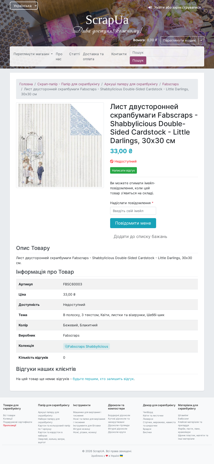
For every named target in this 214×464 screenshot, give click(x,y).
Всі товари (9, 415)
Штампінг (183, 415)
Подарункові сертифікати (17, 422)
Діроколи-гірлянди (119, 425)
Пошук (138, 60)
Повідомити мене (133, 223)
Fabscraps (170, 84)
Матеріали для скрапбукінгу (188, 406)
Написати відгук (123, 170)
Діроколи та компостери (116, 406)
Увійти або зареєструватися (177, 7)
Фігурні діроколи (117, 428)
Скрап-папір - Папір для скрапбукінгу (68, 84)
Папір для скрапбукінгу (53, 405)
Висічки (147, 432)
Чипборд (148, 412)
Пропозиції (9, 425)
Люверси (148, 418)
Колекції (8, 418)
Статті (74, 54)
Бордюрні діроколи (119, 415)
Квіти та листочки (153, 415)
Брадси (147, 428)
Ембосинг (183, 418)
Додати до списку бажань (140, 236)
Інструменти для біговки (87, 425)
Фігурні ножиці (81, 428)
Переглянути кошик (179, 40)
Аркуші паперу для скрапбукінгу (131, 84)
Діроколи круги (117, 432)
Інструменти (81, 405)
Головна (26, 84)
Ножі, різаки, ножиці (85, 432)
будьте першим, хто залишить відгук (103, 379)
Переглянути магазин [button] (32, 54)
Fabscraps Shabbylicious (88, 346)
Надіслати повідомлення (131, 203)
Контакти (119, 54)
